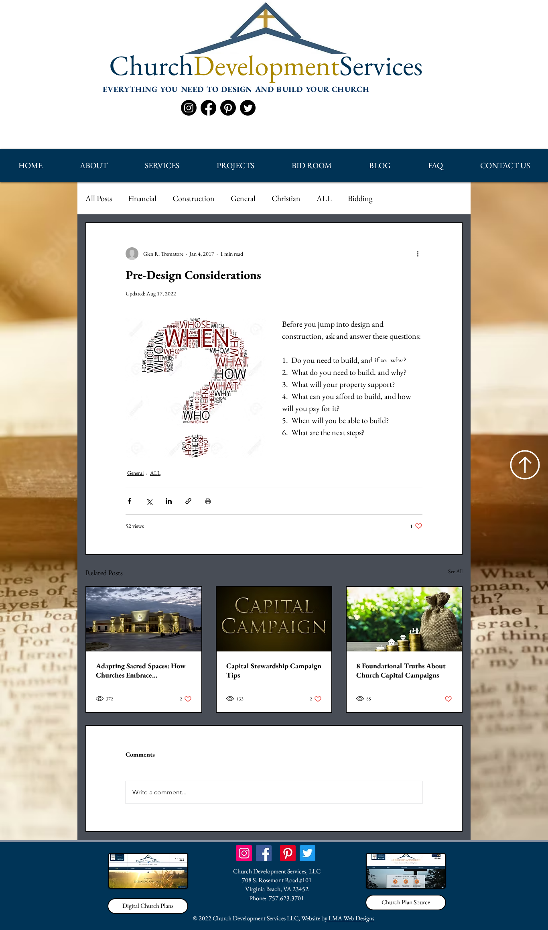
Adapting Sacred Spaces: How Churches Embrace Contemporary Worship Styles (141, 670)
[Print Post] (208, 501)
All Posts (98, 198)
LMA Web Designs (350, 918)
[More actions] (417, 253)
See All (455, 571)
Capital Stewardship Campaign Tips (273, 670)
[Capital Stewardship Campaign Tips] (274, 619)
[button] (93, 165)
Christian (286, 198)
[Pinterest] (228, 108)
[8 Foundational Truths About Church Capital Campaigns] (404, 619)
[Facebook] (208, 108)
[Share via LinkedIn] (169, 501)
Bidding (360, 198)
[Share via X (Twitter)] (149, 501)
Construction (194, 198)
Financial (142, 198)
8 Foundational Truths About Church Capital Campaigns (401, 670)
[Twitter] (248, 108)
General (243, 198)
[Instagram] (189, 108)
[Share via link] (188, 501)
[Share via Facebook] (129, 501)
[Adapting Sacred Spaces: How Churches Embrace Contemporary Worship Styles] (143, 619)
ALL (324, 198)
